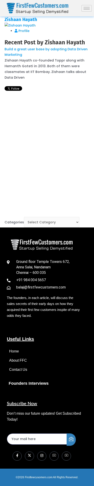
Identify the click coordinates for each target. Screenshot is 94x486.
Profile (23, 31)
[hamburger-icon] (86, 8)
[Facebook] (17, 456)
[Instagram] (41, 456)
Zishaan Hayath (21, 19)
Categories (14, 222)
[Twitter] (29, 456)
